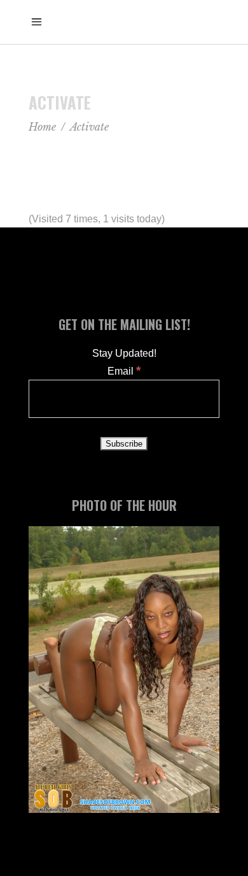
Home (42, 126)
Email (124, 371)
